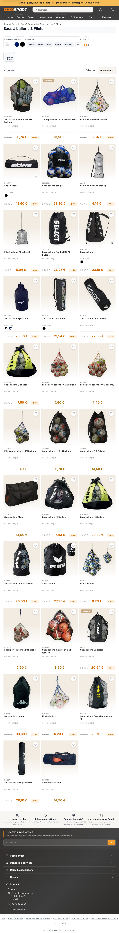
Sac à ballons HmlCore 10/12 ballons (18, 120)
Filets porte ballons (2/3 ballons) (20, 650)
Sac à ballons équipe (52, 185)
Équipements (77, 17)
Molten (45, 183)
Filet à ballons (87, 583)
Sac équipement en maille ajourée (58, 119)
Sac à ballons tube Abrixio (93, 318)
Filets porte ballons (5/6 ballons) (20, 451)
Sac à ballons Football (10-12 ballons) (56, 253)
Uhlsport (9, 382)
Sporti (45, 117)
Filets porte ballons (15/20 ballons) (59, 384)
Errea (45, 316)
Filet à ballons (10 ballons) (17, 252)
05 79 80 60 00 (19, 904)
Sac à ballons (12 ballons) (16, 384)
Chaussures (46, 17)
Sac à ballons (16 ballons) (92, 517)
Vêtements (61, 17)
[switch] (7, 45)
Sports (92, 17)
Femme (20, 17)
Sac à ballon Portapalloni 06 (18, 782)
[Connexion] (100, 10)
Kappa (83, 316)
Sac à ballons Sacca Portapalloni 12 (96, 717)
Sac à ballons (86, 252)
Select (45, 249)
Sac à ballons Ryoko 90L (16, 318)
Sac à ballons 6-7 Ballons (92, 451)
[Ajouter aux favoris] (35, 81)
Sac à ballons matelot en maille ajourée (57, 651)
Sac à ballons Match (14, 517)
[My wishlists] (106, 10)
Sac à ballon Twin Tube (53, 318)
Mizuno (7, 316)
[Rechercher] (36, 10)
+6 (78, 44)
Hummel (8, 117)
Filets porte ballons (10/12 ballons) (97, 384)
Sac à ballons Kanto (14, 716)
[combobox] (62, 9)
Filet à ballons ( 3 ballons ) (93, 185)
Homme (9, 17)
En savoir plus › (92, 2)
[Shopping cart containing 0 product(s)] (113, 10)
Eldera (7, 183)
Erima (7, 581)
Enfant (31, 17)
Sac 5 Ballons (11, 185)
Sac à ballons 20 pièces (91, 650)
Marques (106, 17)
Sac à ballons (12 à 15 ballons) (56, 451)
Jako (82, 183)
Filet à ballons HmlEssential (93, 119)
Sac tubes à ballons (51, 782)
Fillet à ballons (49, 716)
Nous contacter (18, 909)
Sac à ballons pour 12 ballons (18, 583)
